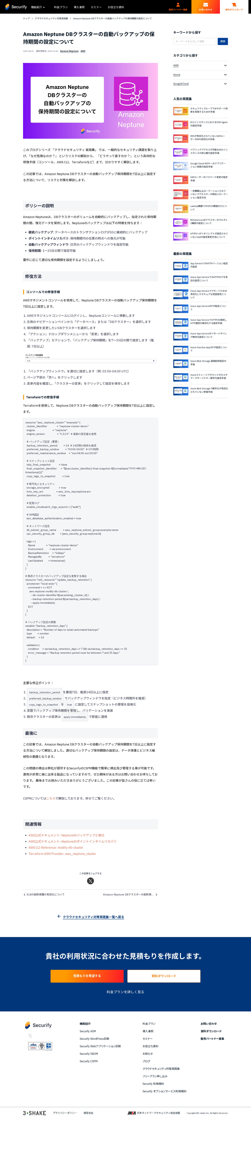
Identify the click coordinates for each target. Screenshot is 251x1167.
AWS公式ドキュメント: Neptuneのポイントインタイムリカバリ (73, 841)
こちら (50, 798)
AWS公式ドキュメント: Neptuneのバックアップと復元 (66, 835)
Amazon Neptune (69, 51)
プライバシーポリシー (65, 1112)
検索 (222, 41)
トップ (26, 18)
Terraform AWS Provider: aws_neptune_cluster (62, 854)
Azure (176, 74)
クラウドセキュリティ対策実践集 (51, 18)
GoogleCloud (181, 83)
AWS (83, 51)
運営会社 (88, 1112)
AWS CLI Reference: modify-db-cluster (56, 848)
